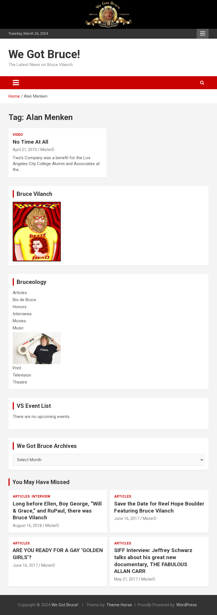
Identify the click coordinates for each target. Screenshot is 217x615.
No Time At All (30, 142)
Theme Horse (119, 604)
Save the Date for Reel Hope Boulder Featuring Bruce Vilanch (159, 507)
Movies (19, 320)
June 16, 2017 (126, 518)
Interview (41, 496)
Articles (20, 292)
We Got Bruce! (44, 54)
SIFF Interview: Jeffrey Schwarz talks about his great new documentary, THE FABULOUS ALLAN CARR (153, 560)
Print (17, 368)
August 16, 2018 (27, 525)
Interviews (22, 313)
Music (18, 328)
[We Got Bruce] (37, 204)
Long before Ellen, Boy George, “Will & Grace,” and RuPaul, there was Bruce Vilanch (57, 510)
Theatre (20, 382)
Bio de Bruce (24, 299)
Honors (20, 306)
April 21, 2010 (25, 149)
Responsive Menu (203, 33)
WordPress (186, 604)
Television (22, 375)
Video (18, 135)
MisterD (47, 149)
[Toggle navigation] (15, 82)
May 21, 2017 (126, 579)
